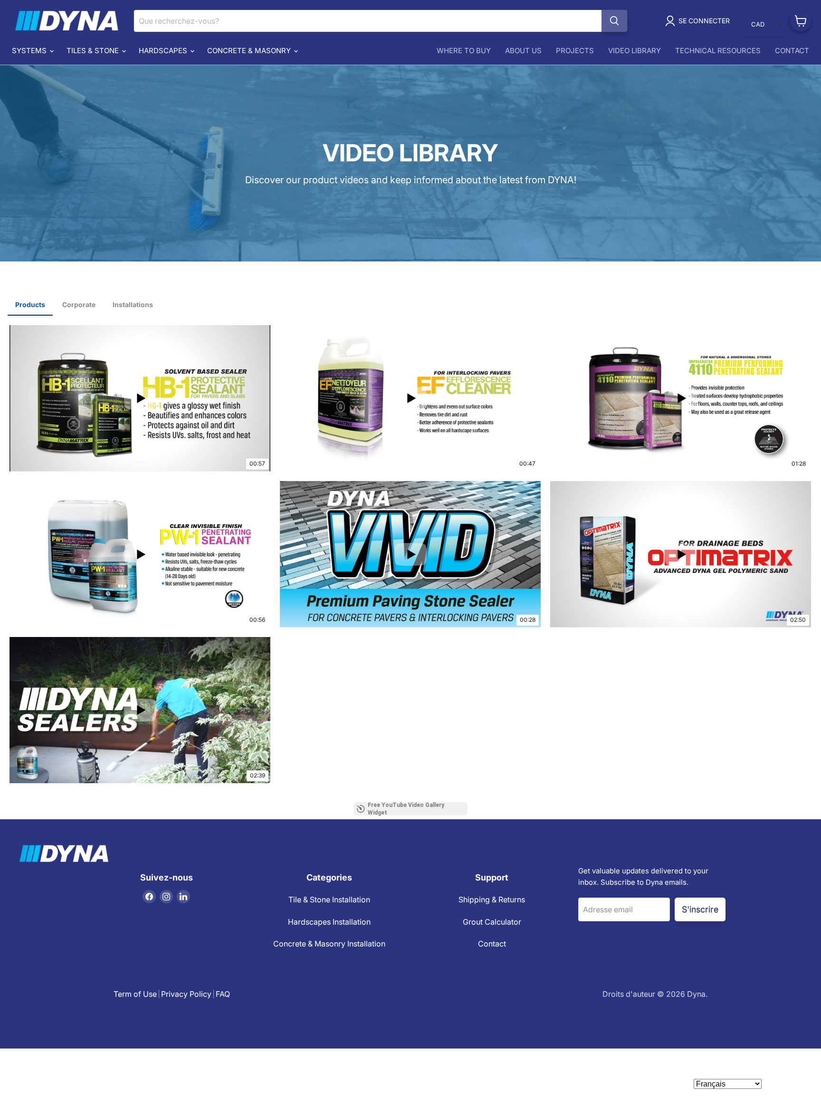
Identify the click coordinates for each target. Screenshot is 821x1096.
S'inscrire (700, 909)
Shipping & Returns (491, 899)
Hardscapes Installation (329, 922)
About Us (523, 50)
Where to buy (464, 50)
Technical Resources (718, 50)
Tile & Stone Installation (329, 899)
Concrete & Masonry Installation (329, 943)
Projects (575, 50)
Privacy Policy (186, 994)
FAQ (223, 994)
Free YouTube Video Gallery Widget (406, 808)
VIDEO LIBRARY (634, 50)
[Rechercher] (614, 21)
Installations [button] (133, 304)
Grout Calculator (492, 922)
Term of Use (135, 994)
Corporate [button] (78, 304)
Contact (792, 50)
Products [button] (30, 304)
